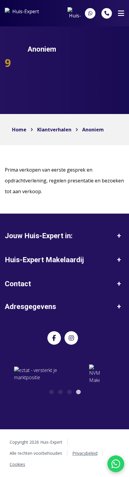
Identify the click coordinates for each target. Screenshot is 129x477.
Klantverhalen (54, 129)
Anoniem (93, 129)
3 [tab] (69, 391)
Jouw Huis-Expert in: (39, 236)
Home (19, 129)
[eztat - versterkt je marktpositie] (35, 374)
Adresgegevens (30, 306)
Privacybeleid (85, 453)
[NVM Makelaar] (94, 374)
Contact (18, 284)
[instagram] (71, 338)
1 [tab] (51, 391)
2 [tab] (60, 391)
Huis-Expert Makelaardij (44, 260)
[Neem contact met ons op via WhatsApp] (115, 463)
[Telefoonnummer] (106, 13)
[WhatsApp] (90, 13)
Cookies (17, 464)
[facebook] (54, 338)
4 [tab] (78, 391)
